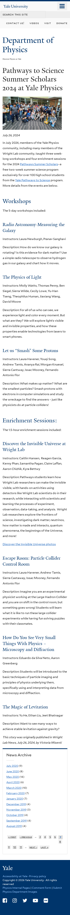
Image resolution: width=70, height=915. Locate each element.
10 (14, 847)
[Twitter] (25, 900)
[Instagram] (15, 900)
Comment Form (41, 887)
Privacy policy (37, 876)
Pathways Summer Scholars (39, 164)
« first (12, 837)
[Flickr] (46, 900)
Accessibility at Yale (15, 876)
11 (21, 847)
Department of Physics (27, 45)
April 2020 (13, 782)
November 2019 (16, 809)
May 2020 (12, 776)
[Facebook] (5, 900)
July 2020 (12, 765)
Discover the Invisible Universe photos (29, 544)
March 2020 (13, 787)
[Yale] (8, 869)
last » (44, 847)
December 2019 (16, 804)
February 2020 (15, 793)
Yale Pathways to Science (32, 180)
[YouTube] (35, 900)
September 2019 (16, 820)
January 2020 (14, 798)
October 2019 (15, 815)
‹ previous (26, 837)
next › (33, 847)
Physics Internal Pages (16, 887)
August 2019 (14, 826)
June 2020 (12, 771)
